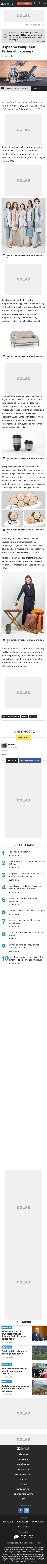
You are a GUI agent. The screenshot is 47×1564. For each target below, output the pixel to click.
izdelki (33, 716)
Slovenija (14, 855)
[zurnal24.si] (7, 3)
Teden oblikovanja (10, 716)
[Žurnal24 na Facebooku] (20, 1510)
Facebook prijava (30, 760)
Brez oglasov (24, 3)
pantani (12, 744)
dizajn (25, 716)
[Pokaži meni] (43, 3)
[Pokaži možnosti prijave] (39, 3)
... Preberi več (31, 1562)
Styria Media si (35, 1543)
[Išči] (34, 3)
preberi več (23, 738)
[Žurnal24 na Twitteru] (26, 1510)
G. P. (11, 56)
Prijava (12, 760)
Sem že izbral (39, 41)
